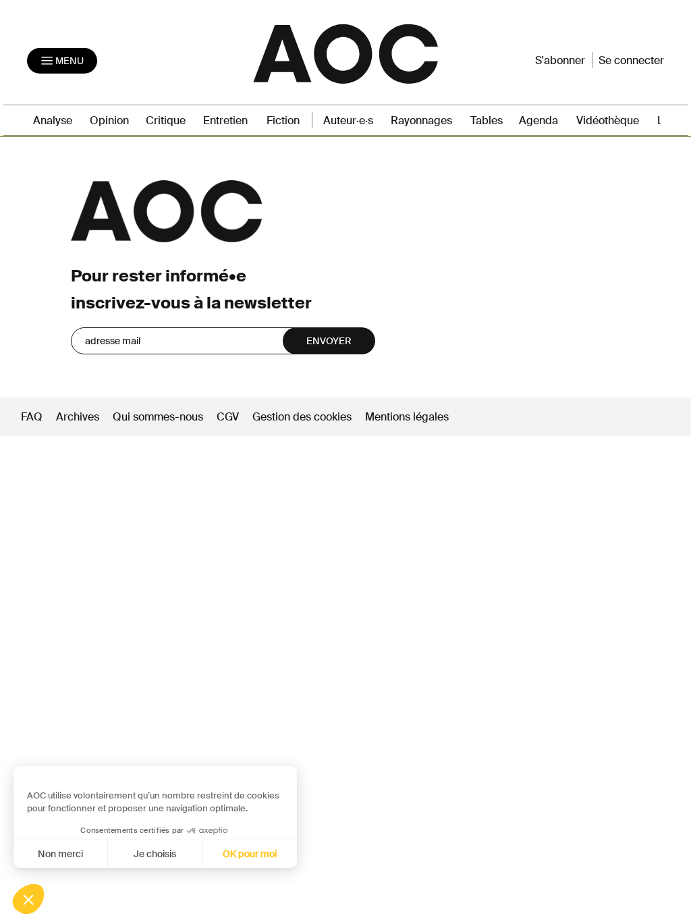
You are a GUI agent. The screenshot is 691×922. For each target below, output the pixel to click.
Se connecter (631, 60)
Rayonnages (421, 120)
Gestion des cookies (303, 417)
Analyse (52, 120)
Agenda (538, 120)
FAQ (32, 417)
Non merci (60, 854)
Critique (166, 120)
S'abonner (560, 60)
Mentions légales (407, 417)
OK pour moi (250, 854)
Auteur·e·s (348, 120)
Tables (486, 120)
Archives (77, 417)
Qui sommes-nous (158, 417)
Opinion (109, 120)
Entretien (225, 120)
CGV (228, 417)
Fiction (283, 120)
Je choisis (155, 854)
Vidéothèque (607, 120)
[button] (28, 899)
